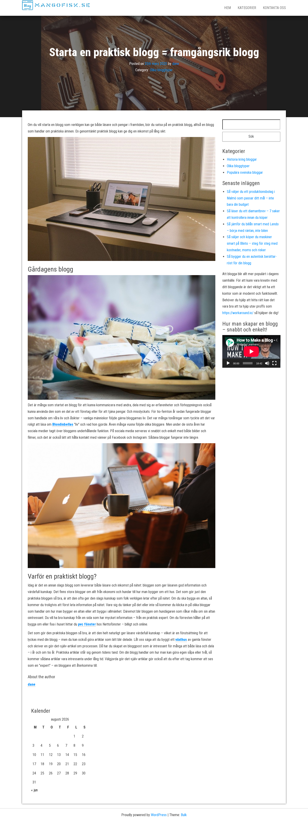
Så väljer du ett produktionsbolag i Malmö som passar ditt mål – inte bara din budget (251, 198)
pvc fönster (87, 624)
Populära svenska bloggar (245, 172)
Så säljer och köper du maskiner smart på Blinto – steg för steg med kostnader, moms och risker (252, 243)
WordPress (159, 815)
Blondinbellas (62, 424)
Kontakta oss (274, 8)
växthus (181, 639)
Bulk (184, 815)
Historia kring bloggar (242, 159)
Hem (227, 8)
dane (175, 63)
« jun (34, 790)
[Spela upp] (228, 363)
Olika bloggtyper (161, 70)
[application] (251, 351)
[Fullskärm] (274, 363)
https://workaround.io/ (237, 313)
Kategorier (247, 8)
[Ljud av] (267, 363)
